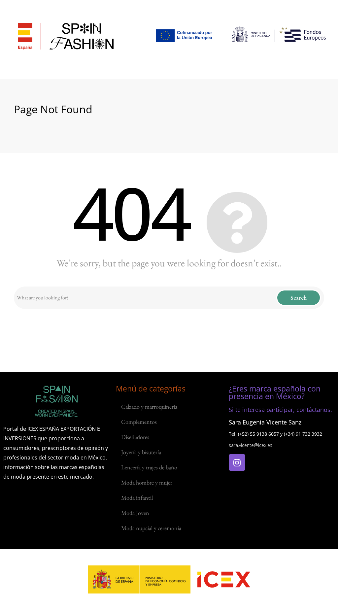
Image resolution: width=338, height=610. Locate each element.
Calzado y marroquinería (149, 406)
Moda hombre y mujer (146, 482)
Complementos (139, 421)
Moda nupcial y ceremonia (151, 528)
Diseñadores (135, 437)
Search (298, 297)
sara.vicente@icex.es (250, 445)
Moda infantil (137, 497)
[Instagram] (237, 462)
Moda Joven (135, 513)
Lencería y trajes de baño (149, 467)
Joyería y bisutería (141, 452)
